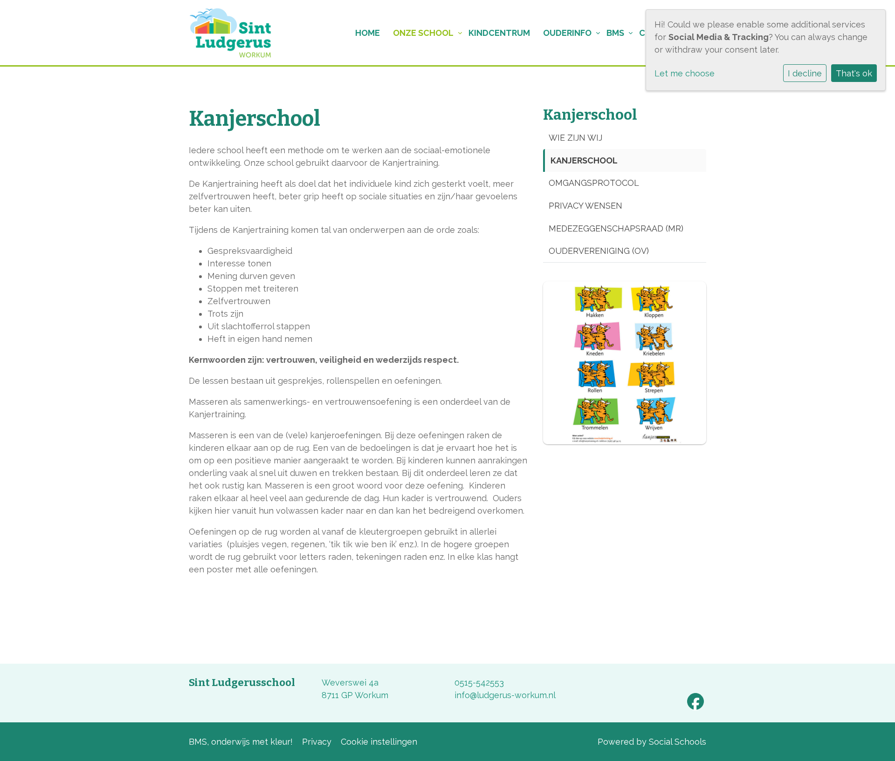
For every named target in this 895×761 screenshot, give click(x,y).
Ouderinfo (567, 33)
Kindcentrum (499, 33)
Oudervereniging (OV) (599, 251)
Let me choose (684, 73)
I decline (805, 73)
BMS (615, 33)
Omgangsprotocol (594, 183)
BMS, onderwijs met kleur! (241, 742)
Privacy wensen (585, 206)
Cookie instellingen (379, 742)
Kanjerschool (584, 160)
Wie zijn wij (575, 138)
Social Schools (677, 742)
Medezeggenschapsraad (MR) (616, 228)
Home (367, 33)
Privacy (316, 742)
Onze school (423, 33)
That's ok (854, 73)
